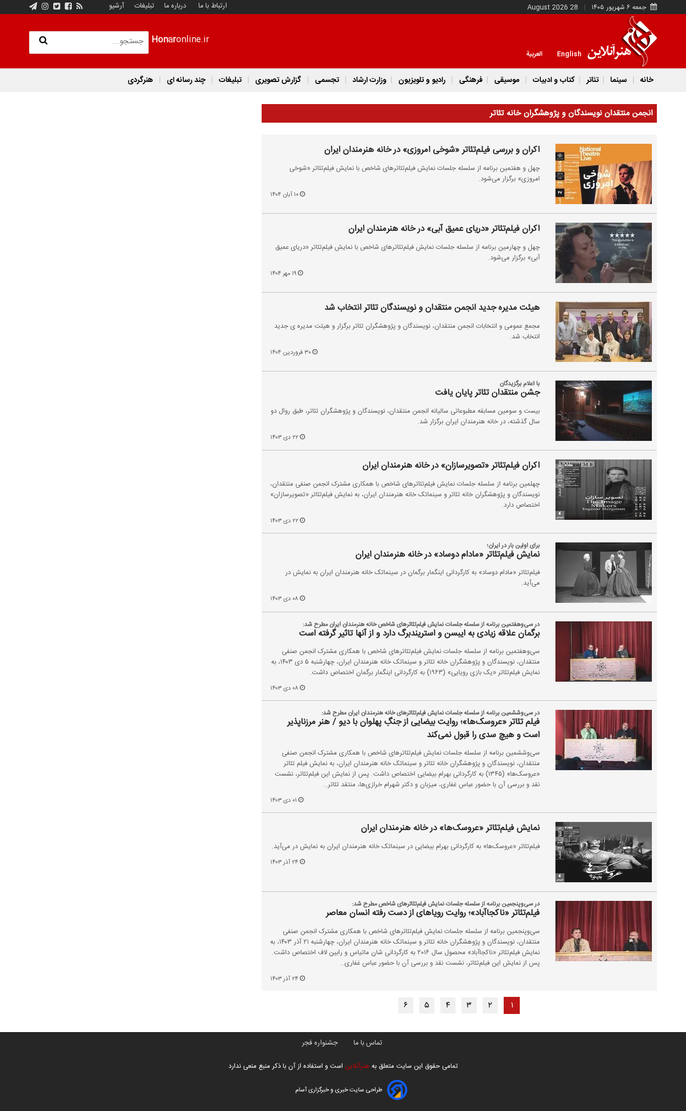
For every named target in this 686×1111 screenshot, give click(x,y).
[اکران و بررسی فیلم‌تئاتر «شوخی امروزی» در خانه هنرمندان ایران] (598, 174)
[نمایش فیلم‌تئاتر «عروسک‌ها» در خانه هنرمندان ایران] (598, 852)
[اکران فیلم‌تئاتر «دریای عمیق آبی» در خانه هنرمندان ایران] (598, 253)
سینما (618, 80)
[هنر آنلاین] (622, 41)
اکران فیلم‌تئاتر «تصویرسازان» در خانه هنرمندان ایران (451, 466)
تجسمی (327, 80)
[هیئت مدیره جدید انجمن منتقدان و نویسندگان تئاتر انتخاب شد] (598, 332)
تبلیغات (143, 6)
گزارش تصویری (278, 80)
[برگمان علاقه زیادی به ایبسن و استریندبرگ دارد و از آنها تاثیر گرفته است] (598, 651)
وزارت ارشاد (369, 80)
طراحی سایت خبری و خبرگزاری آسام (338, 1090)
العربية (534, 53)
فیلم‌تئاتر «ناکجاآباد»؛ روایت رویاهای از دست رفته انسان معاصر (433, 913)
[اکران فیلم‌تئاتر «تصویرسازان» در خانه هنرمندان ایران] (598, 489)
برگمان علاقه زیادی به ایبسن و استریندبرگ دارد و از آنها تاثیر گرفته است (419, 633)
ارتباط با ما (212, 6)
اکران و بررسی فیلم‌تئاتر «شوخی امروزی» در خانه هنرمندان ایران (432, 150)
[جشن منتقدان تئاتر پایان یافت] (598, 411)
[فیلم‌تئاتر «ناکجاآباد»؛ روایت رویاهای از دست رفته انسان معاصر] (598, 931)
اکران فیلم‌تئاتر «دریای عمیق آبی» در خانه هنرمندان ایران (444, 229)
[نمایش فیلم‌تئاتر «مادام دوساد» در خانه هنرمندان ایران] (598, 572)
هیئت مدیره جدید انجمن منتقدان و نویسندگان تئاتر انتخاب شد (432, 308)
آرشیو (116, 6)
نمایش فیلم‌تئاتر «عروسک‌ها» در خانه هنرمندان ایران (450, 828)
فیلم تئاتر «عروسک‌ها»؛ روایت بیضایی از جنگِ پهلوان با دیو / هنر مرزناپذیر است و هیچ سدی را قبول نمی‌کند (413, 729)
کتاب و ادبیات (553, 80)
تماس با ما (368, 1043)
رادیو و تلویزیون (421, 80)
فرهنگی (470, 80)
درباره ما (175, 6)
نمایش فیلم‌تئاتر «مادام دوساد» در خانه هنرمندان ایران (448, 555)
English (569, 53)
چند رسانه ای (186, 80)
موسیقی (506, 80)
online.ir (180, 40)
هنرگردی (140, 80)
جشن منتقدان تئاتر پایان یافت (487, 393)
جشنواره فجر (319, 1043)
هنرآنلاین (356, 1066)
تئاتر (592, 80)
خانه (645, 80)
